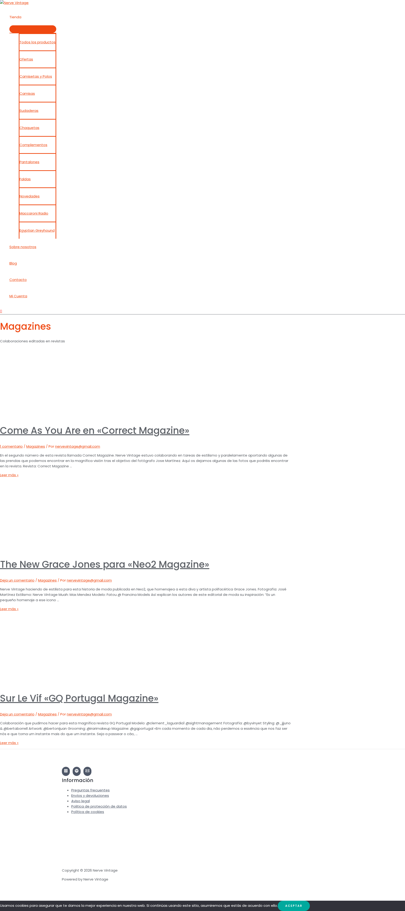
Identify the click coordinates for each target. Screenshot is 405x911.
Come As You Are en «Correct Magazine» (94, 430)
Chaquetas (29, 127)
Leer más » (9, 475)
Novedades (29, 196)
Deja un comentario (17, 580)
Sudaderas (28, 110)
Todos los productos (37, 42)
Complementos (33, 144)
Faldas (25, 179)
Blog (13, 263)
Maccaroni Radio (33, 213)
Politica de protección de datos (99, 806)
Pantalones (29, 161)
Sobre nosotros (22, 246)
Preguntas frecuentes (90, 790)
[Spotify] (77, 771)
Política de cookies (87, 811)
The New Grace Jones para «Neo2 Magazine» (104, 564)
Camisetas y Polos (35, 76)
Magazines (35, 446)
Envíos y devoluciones (90, 795)
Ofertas (26, 59)
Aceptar (293, 906)
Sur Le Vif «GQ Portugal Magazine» (79, 698)
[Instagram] (66, 771)
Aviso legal (80, 800)
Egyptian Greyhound (37, 230)
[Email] (87, 771)
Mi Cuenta (18, 296)
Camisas (27, 93)
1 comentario (11, 446)
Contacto (18, 279)
